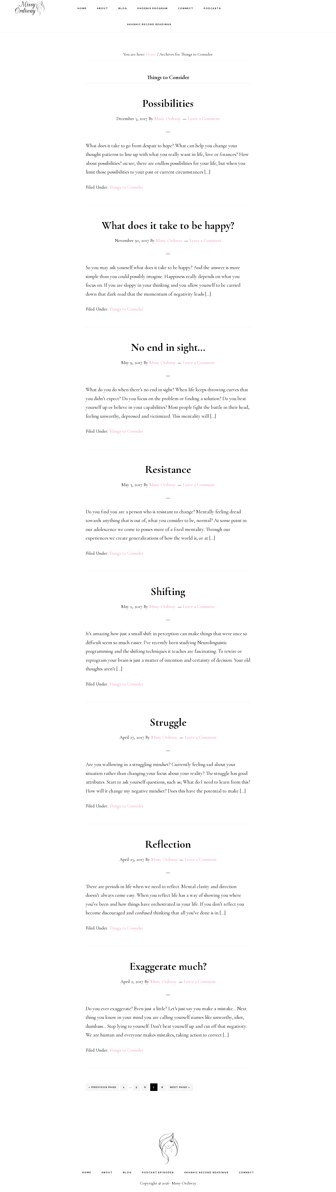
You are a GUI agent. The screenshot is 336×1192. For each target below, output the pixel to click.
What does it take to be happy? (168, 225)
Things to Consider (126, 187)
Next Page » (180, 1088)
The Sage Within (30, 8)
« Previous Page (102, 1088)
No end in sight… (168, 347)
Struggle (168, 722)
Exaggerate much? (168, 966)
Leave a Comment (204, 118)
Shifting (168, 591)
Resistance (168, 469)
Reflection (168, 844)
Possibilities (168, 103)
